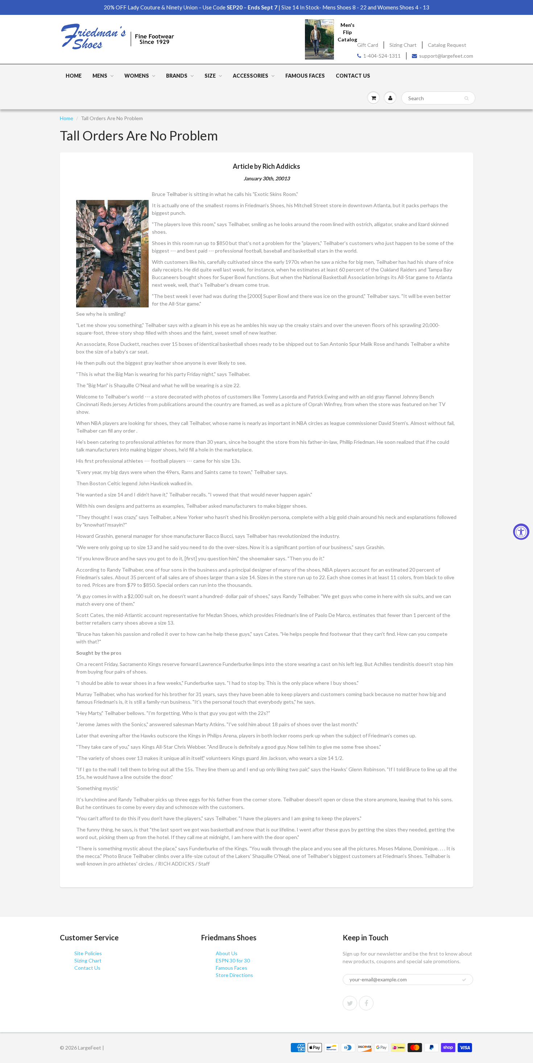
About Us (226, 953)
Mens (99, 76)
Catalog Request (447, 45)
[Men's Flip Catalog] (319, 39)
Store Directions (234, 975)
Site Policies (88, 953)
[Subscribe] (464, 980)
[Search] (466, 98)
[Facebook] (366, 1003)
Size (210, 76)
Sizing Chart (403, 45)
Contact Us (353, 76)
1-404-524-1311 (382, 56)
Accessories (250, 76)
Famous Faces (305, 76)
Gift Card (367, 45)
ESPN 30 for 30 (233, 960)
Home (74, 76)
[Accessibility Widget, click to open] (521, 531)
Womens (136, 76)
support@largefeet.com (446, 56)
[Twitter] (350, 1003)
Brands (176, 76)
